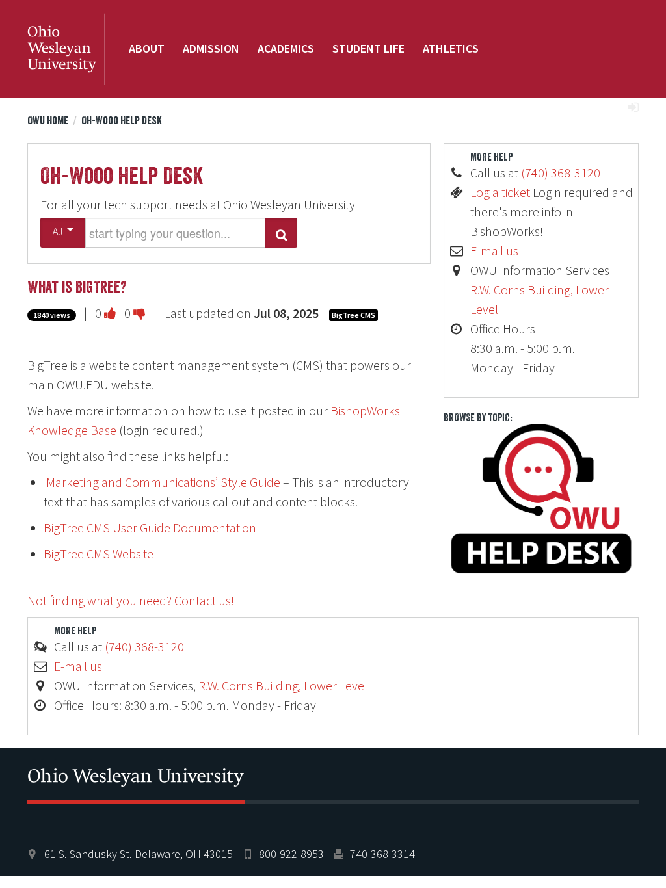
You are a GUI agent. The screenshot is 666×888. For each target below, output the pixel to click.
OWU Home (47, 120)
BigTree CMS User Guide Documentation (150, 527)
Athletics (451, 48)
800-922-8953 (291, 853)
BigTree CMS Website (98, 553)
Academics (286, 48)
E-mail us (494, 250)
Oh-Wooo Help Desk (121, 120)
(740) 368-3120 (560, 172)
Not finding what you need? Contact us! (131, 600)
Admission (211, 48)
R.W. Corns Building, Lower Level (282, 685)
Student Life (368, 48)
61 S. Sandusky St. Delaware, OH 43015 (138, 853)
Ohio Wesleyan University (66, 49)
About (147, 48)
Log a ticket (500, 192)
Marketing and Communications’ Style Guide (162, 482)
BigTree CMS (353, 315)
